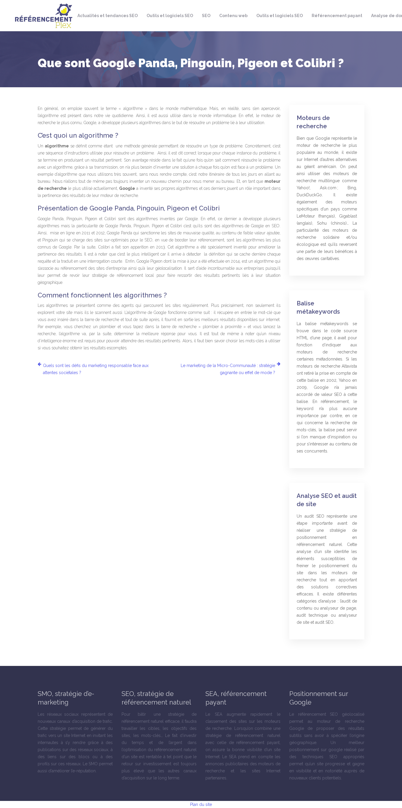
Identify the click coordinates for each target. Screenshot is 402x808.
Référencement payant (337, 15)
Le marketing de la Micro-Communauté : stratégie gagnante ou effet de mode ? (228, 369)
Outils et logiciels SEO (170, 15)
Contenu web (233, 15)
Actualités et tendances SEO (107, 15)
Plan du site (201, 804)
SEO (206, 15)
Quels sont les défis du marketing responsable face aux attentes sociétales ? (96, 369)
